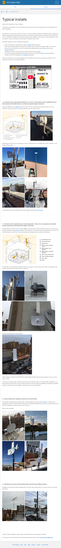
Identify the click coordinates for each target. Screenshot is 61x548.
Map (21, 544)
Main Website (16, 544)
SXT (8, 378)
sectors (45, 402)
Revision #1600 (14, 11)
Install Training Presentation (46, 537)
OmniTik (17, 230)
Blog (29, 544)
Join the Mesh (45, 544)
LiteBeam (17, 106)
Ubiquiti (6, 49)
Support (33, 544)
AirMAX (29, 44)
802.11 (43, 53)
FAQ (11, 24)
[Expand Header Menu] (57, 2)
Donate (38, 544)
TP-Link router (39, 210)
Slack (25, 544)
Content (46, 7)
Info (15, 7)
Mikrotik (26, 54)
